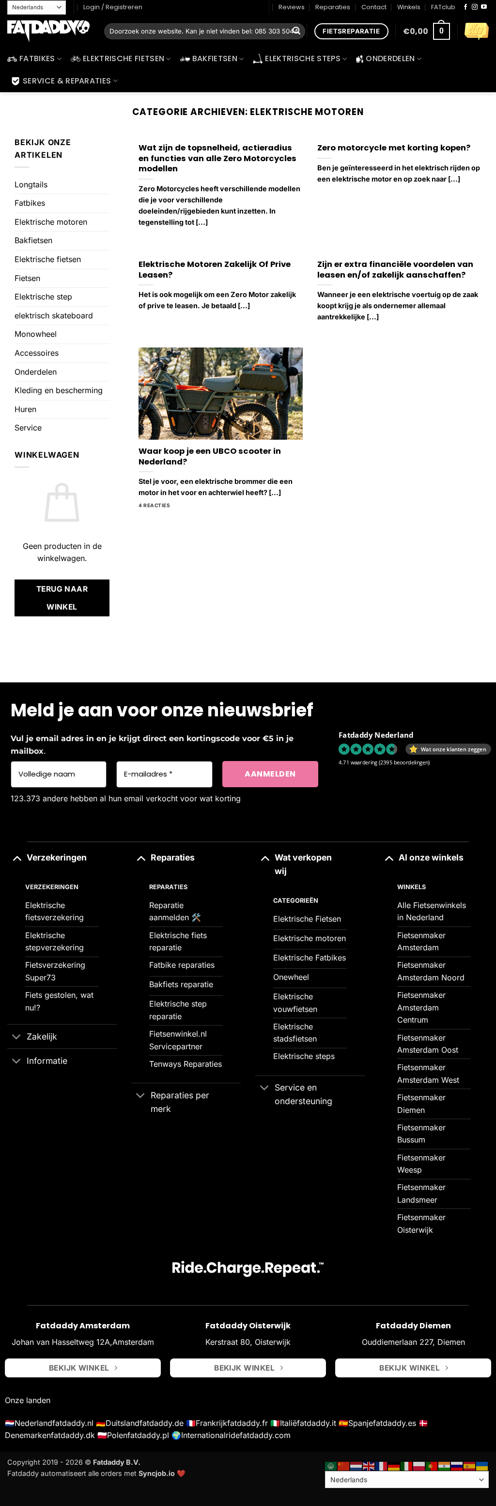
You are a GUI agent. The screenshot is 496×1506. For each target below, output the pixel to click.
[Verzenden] (296, 31)
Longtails (31, 184)
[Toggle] (16, 857)
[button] (426, 31)
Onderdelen (390, 58)
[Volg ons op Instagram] (475, 7)
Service (28, 427)
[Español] (470, 1465)
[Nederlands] (356, 1465)
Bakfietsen (214, 58)
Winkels (408, 7)
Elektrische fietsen (123, 58)
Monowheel (36, 334)
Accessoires (37, 353)
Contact (374, 7)
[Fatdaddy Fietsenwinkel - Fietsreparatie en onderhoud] (48, 31)
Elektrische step (43, 296)
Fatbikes (37, 58)
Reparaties (332, 7)
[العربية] (331, 1465)
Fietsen (27, 278)
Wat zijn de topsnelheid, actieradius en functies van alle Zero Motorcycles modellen (217, 158)
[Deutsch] (394, 1465)
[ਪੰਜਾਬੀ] (444, 1465)
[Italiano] (407, 1465)
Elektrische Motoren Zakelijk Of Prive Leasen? (215, 269)
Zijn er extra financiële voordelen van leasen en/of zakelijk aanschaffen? (395, 269)
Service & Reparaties (67, 80)
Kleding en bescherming (59, 390)
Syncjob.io (157, 1473)
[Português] (432, 1465)
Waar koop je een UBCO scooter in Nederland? (210, 456)
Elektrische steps (302, 58)
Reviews (292, 7)
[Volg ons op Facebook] (465, 7)
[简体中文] (344, 1465)
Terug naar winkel (62, 598)
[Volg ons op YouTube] (484, 7)
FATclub (443, 7)
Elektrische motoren (51, 222)
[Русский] (457, 1465)
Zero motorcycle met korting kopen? (393, 148)
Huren (25, 409)
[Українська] (482, 1465)
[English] (369, 1465)
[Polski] (419, 1465)
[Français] (381, 1465)
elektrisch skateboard (54, 315)
